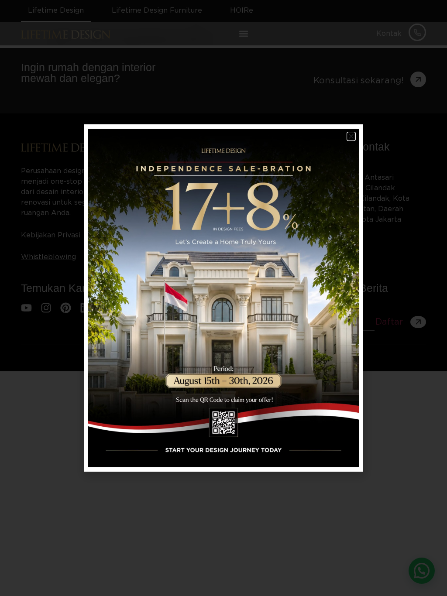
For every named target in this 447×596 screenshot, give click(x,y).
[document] (223, 298)
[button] (351, 136)
